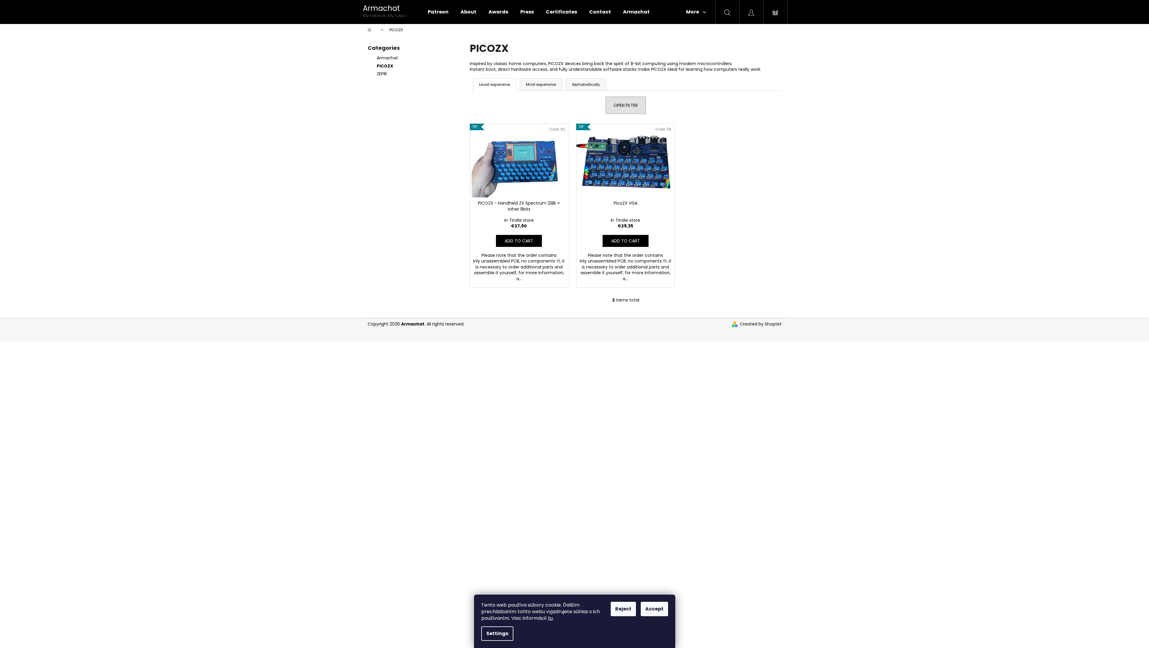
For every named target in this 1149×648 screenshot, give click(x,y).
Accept (654, 608)
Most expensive (541, 84)
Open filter (626, 105)
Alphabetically (586, 84)
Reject (623, 608)
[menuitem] (438, 12)
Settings (497, 633)
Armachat (387, 58)
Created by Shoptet (761, 324)
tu (550, 618)
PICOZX (385, 66)
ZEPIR (382, 74)
